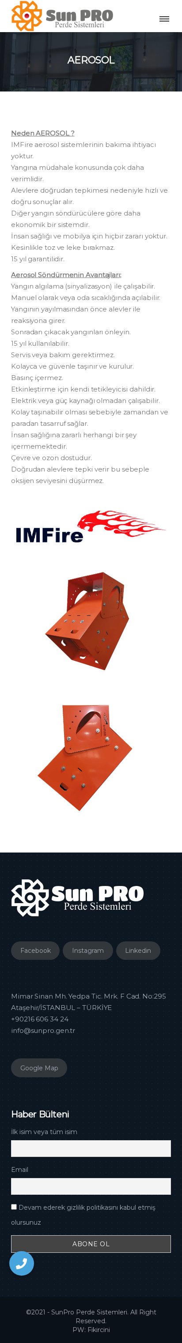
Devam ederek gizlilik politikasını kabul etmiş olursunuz (83, 1215)
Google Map (39, 1068)
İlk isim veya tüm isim (44, 1132)
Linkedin (138, 951)
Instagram (88, 951)
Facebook (35, 951)
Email (19, 1170)
